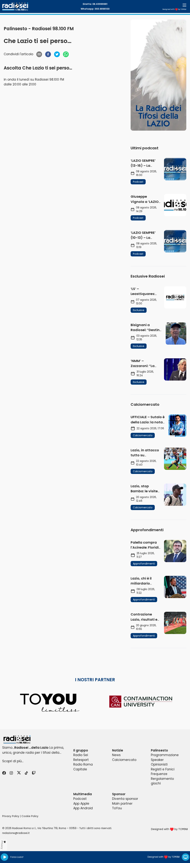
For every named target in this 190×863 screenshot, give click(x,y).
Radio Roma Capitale (83, 766)
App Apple (81, 803)
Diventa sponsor (125, 798)
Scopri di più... (12, 761)
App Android (83, 808)
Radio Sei (80, 755)
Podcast (80, 798)
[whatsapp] (66, 54)
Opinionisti (159, 764)
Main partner (122, 803)
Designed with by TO (174, 9)
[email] (39, 54)
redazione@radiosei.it (16, 833)
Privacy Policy (10, 816)
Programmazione (165, 755)
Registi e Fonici (162, 769)
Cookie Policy (30, 816)
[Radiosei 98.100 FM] (95, 739)
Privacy (2, 845)
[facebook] (48, 54)
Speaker (157, 760)
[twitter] (57, 54)
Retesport (81, 760)
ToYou (117, 808)
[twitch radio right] (158, 75)
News (116, 755)
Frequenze (159, 774)
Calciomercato (124, 760)
